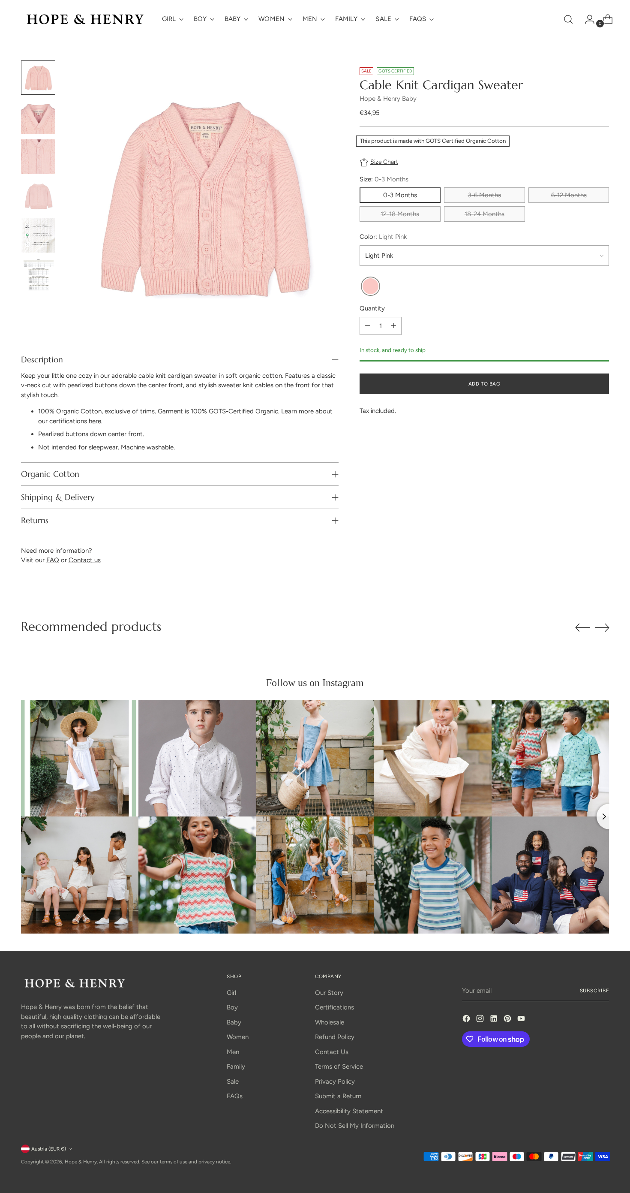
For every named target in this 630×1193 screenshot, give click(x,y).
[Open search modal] (568, 19)
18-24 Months (484, 214)
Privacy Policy (335, 1081)
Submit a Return (338, 1096)
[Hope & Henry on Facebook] (467, 1020)
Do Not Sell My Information (354, 1126)
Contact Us (331, 1052)
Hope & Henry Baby (388, 98)
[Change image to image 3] (38, 156)
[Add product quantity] (393, 325)
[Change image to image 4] (38, 196)
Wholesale (329, 1022)
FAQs (235, 1096)
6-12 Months (569, 195)
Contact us (85, 560)
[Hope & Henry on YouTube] (522, 1020)
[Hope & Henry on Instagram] (481, 1020)
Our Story (329, 993)
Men (233, 1052)
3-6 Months (484, 195)
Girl (231, 993)
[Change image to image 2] (38, 117)
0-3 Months (400, 195)
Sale (233, 1081)
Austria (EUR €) (48, 1149)
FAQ (52, 560)
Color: (383, 237)
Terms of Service (339, 1066)
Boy (232, 1007)
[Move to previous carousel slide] (582, 628)
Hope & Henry (81, 1162)
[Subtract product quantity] (367, 325)
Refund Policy (334, 1037)
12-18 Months (400, 214)
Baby (234, 1022)
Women (238, 1037)
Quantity (372, 308)
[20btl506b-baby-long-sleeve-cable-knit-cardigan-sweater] (370, 286)
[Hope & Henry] (85, 19)
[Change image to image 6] (38, 275)
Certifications (334, 1007)
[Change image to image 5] (38, 235)
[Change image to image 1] (38, 77)
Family (236, 1066)
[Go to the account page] (586, 19)
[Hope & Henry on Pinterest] (508, 1020)
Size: (384, 179)
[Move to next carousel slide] (602, 627)
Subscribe (594, 991)
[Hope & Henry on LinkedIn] (494, 1020)
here (95, 421)
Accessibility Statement (349, 1111)
